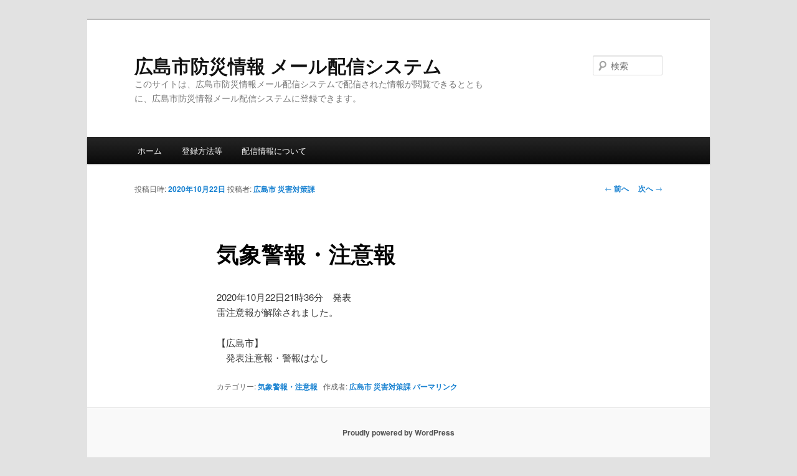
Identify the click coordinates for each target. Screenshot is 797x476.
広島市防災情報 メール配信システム (288, 65)
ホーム (150, 150)
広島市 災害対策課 (284, 188)
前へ (617, 188)
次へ (650, 188)
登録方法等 (202, 150)
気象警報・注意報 (288, 386)
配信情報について (274, 150)
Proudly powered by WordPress (398, 432)
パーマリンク (435, 386)
